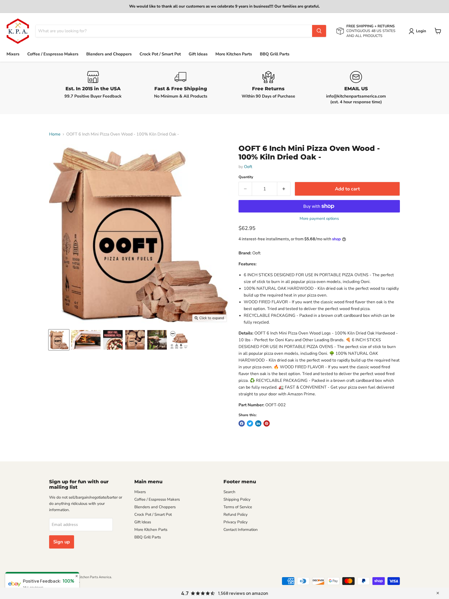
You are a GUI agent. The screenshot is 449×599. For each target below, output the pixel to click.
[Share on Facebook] (242, 423)
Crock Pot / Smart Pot (160, 54)
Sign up (61, 542)
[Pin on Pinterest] (266, 423)
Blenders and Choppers (109, 54)
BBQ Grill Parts (274, 54)
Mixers (12, 54)
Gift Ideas (198, 54)
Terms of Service (237, 507)
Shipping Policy (236, 499)
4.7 (185, 593)
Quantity (246, 177)
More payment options (319, 218)
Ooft (248, 167)
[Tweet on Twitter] (250, 423)
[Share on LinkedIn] (258, 423)
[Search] (319, 31)
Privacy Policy (235, 522)
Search (229, 491)
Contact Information (240, 529)
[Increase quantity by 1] (283, 189)
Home (55, 134)
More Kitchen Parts (233, 54)
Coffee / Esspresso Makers (52, 54)
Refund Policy (235, 514)
